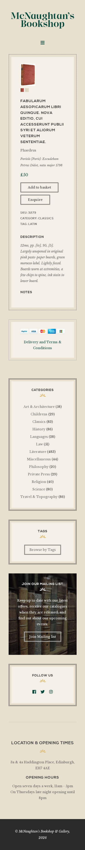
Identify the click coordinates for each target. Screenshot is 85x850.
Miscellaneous (39, 459)
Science (38, 489)
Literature (37, 452)
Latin (32, 224)
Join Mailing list (42, 637)
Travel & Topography (39, 497)
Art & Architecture (39, 407)
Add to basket (39, 187)
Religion (39, 482)
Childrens (39, 414)
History (38, 429)
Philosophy (39, 467)
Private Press (39, 474)
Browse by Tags (42, 550)
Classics (46, 218)
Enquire (35, 200)
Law (39, 444)
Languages (39, 437)
